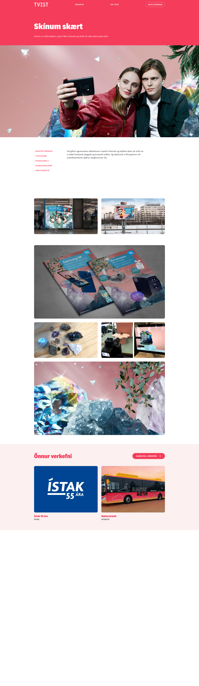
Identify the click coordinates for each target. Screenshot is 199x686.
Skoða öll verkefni (146, 456)
